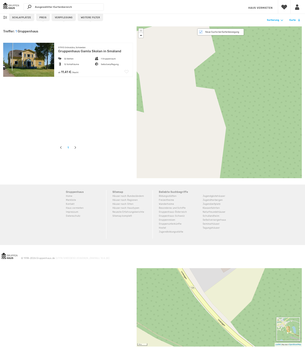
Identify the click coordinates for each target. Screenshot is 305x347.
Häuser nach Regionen (125, 200)
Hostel (162, 228)
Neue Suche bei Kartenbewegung (222, 32)
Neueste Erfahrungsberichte (128, 212)
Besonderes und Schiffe (172, 208)
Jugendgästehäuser (214, 196)
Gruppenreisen (167, 220)
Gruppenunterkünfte (170, 224)
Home (69, 196)
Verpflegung (64, 17)
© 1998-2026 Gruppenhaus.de (65, 258)
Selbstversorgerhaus (214, 220)
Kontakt (70, 204)
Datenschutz (73, 216)
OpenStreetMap (295, 345)
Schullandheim (211, 216)
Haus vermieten (260, 7)
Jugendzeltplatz (212, 204)
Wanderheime (166, 204)
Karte (292, 20)
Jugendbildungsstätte (171, 231)
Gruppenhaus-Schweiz (172, 216)
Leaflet (278, 345)
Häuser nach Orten (122, 204)
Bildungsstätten (167, 196)
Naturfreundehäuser (214, 212)
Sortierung (273, 20)
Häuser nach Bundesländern (128, 196)
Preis (43, 17)
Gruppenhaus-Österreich (173, 212)
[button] (141, 30)
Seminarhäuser (211, 224)
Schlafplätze (21, 17)
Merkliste (71, 200)
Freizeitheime (166, 200)
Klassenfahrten (211, 208)
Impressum (72, 212)
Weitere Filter (90, 17)
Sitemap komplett (122, 216)
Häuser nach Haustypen (125, 208)
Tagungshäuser (211, 228)
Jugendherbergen (213, 200)
